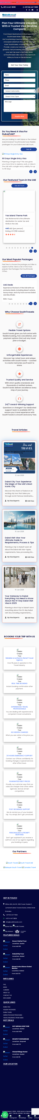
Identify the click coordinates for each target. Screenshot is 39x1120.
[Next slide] (35, 171)
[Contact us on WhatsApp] (5, 1114)
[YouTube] (32, 10)
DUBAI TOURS (7, 1012)
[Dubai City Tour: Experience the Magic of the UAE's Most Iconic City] (19, 457)
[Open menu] (35, 16)
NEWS (5, 987)
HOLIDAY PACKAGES (9, 1010)
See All (28, 149)
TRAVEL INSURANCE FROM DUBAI (13, 1018)
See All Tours (19, 186)
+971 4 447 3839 (9, 7)
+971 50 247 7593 (31, 7)
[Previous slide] (30, 171)
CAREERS (6, 990)
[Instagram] (29, 10)
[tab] (6, 247)
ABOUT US (6, 992)
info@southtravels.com (14, 922)
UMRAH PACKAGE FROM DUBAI (12, 1015)
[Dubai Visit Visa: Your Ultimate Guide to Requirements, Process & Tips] (19, 520)
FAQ (4, 984)
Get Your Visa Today (19, 65)
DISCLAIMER (7, 998)
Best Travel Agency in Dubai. (19, 1113)
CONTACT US (7, 995)
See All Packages (28, 276)
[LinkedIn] (37, 10)
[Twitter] (30, 1117)
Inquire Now (19, 116)
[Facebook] (26, 10)
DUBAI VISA (6, 1007)
